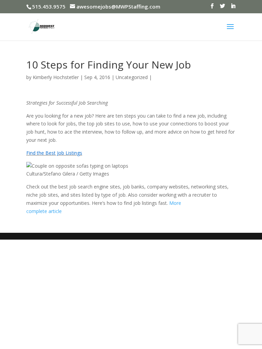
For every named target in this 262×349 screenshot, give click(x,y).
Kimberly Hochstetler (56, 77)
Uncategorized (132, 77)
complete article (44, 211)
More (175, 203)
